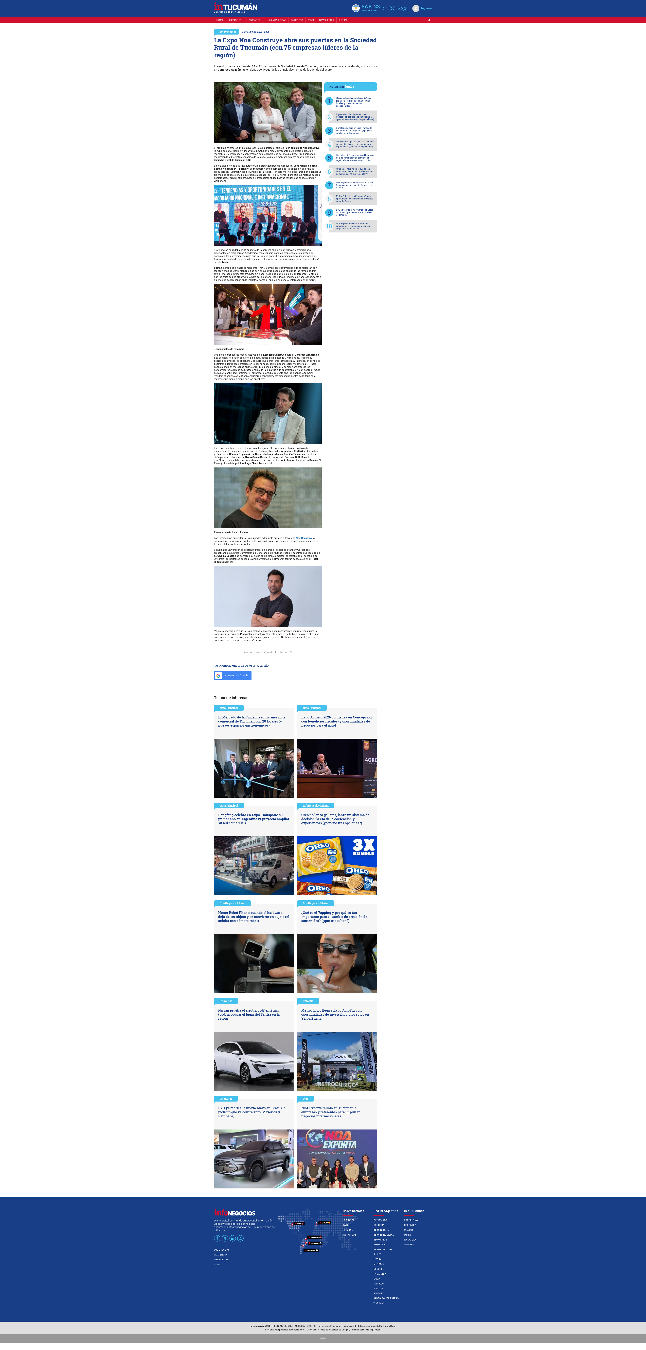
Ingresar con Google (236, 675)
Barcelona (411, 1220)
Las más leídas (277, 20)
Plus (305, 1098)
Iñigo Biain (390, 1326)
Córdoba (378, 1225)
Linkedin (348, 1230)
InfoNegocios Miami (316, 805)
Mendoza (379, 1264)
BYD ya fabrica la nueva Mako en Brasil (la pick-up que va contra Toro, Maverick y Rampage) (355, 212)
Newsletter (326, 20)
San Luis (378, 1288)
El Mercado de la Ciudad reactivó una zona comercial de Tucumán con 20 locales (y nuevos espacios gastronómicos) (353, 102)
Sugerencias (221, 1249)
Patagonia (379, 1274)
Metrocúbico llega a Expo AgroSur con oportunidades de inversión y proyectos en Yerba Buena (354, 198)
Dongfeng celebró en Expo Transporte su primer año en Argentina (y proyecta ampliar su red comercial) (354, 130)
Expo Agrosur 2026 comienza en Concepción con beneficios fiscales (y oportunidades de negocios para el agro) (355, 117)
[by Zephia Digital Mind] (323, 1338)
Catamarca (380, 1220)
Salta (376, 1278)
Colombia (410, 1225)
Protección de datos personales (359, 1326)
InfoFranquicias (383, 1234)
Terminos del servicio (360, 1329)
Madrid (408, 1230)
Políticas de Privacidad (329, 1326)
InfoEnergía (381, 1230)
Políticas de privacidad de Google (332, 1329)
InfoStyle (379, 1244)
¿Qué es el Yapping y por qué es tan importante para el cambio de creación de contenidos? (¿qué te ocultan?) (354, 171)
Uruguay (409, 1244)
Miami (407, 1234)
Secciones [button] (235, 20)
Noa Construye (304, 538)
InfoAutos (226, 1001)
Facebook (349, 1220)
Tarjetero (297, 20)
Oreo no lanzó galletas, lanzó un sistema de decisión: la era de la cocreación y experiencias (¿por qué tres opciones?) (355, 144)
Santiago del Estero (386, 1298)
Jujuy (377, 1254)
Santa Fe (378, 1293)
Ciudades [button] (255, 20)
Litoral (378, 1259)
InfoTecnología (383, 1249)
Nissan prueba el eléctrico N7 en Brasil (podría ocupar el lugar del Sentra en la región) (354, 185)
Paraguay (410, 1239)
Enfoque (308, 1001)
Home (220, 20)
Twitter (347, 1225)
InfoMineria (380, 1239)
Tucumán (379, 1303)
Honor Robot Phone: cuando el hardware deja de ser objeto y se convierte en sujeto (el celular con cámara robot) (355, 158)
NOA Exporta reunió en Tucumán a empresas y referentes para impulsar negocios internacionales (353, 226)
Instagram (349, 1234)
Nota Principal (226, 32)
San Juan (379, 1283)
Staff (311, 20)
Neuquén (378, 1269)
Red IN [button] (343, 20)
